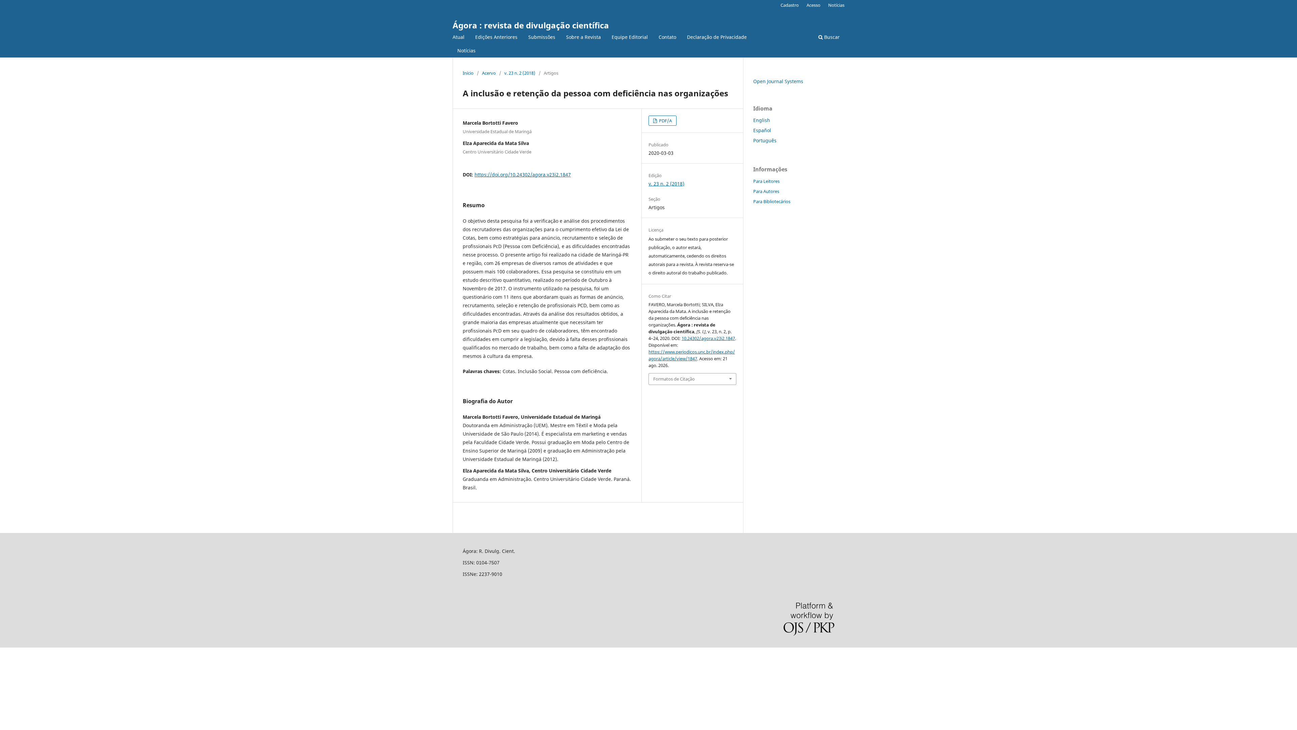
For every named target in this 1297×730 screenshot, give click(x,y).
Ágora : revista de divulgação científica (531, 25)
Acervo (489, 73)
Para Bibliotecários (771, 201)
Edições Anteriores (496, 37)
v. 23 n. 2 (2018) (519, 73)
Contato (667, 37)
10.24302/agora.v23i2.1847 (708, 338)
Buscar (831, 37)
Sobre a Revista (583, 37)
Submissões (541, 37)
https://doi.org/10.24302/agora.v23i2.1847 (523, 174)
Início (468, 73)
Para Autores (766, 191)
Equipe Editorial (630, 37)
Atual (458, 37)
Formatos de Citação (674, 379)
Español (762, 130)
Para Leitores (766, 181)
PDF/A (665, 121)
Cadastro (790, 5)
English (761, 120)
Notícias (466, 50)
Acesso (813, 5)
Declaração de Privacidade (717, 37)
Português (765, 140)
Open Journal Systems (778, 81)
